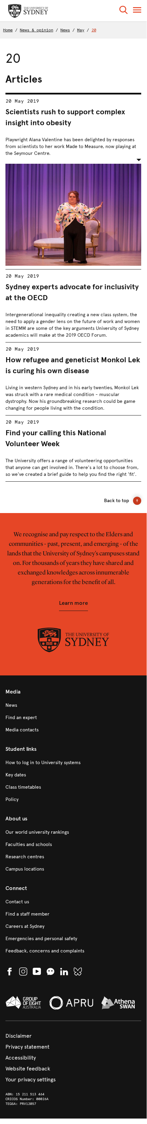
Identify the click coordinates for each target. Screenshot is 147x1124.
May (80, 30)
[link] (73, 705)
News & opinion (36, 30)
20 (93, 30)
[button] (123, 11)
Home (8, 30)
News (65, 30)
